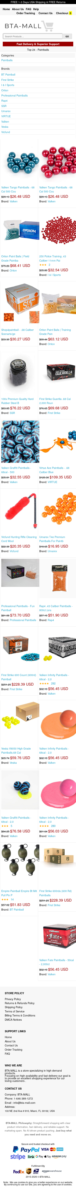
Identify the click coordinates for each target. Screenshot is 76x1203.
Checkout (62, 13)
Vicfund (5, 132)
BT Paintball (8, 74)
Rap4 (4, 100)
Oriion (4, 90)
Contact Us (46, 13)
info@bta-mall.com (24, 1102)
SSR (3, 106)
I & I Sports (7, 85)
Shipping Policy (14, 1007)
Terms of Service (15, 1011)
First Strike (7, 80)
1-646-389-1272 (23, 1098)
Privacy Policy (13, 999)
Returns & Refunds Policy (19, 1003)
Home (6, 9)
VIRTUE (6, 116)
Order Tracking (25, 13)
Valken (5, 121)
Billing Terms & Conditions (20, 1015)
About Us (18, 9)
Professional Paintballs (14, 95)
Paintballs (7, 60)
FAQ (28, 9)
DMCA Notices (13, 1019)
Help (36, 9)
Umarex (6, 111)
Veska (4, 126)
